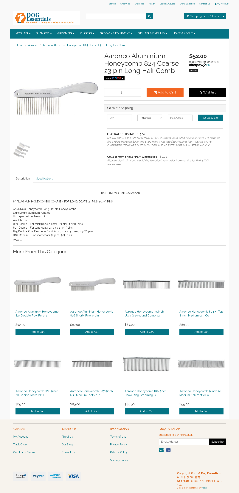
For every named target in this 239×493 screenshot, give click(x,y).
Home (19, 45)
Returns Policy (119, 452)
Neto (204, 488)
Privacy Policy (118, 444)
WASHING (22, 33)
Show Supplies (187, 3)
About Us (67, 436)
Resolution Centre (24, 452)
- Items (204, 16)
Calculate (212, 117)
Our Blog (67, 444)
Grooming (125, 3)
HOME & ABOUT (183, 33)
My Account (20, 436)
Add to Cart (166, 92)
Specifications (44, 178)
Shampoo (139, 3)
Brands (112, 3)
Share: (108, 78)
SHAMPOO (43, 33)
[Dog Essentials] (46, 16)
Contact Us (204, 3)
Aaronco (33, 45)
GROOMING (65, 33)
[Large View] (21, 150)
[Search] (149, 16)
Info (208, 65)
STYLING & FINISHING (151, 33)
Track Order (20, 444)
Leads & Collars (167, 3)
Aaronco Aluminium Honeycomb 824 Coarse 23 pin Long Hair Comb (84, 45)
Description (23, 178)
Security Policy (119, 460)
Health (151, 3)
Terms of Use (118, 436)
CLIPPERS (86, 33)
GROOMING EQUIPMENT (115, 33)
